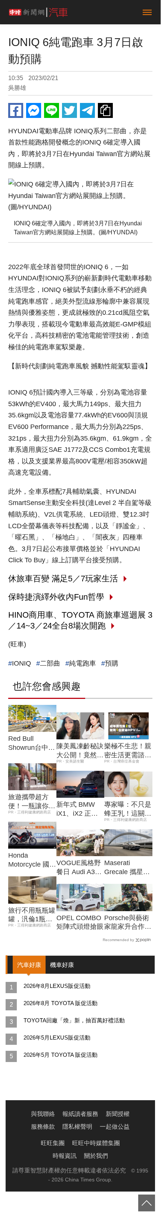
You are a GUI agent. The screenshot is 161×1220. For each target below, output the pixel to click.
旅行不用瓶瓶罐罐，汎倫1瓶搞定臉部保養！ (31, 915)
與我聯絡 (43, 1114)
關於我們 (96, 1156)
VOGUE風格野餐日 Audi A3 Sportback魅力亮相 (78, 867)
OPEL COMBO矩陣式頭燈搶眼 (79, 922)
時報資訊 (65, 1156)
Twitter (69, 110)
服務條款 (43, 1126)
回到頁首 (146, 1203)
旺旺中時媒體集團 (96, 1143)
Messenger (33, 110)
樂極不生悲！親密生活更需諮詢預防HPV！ (127, 751)
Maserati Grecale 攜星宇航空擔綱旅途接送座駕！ (127, 867)
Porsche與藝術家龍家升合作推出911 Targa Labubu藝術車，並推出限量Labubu (127, 922)
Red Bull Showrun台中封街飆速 (31, 743)
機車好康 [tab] (62, 965)
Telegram (87, 110)
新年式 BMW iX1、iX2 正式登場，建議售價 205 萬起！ (79, 809)
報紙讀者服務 (80, 1114)
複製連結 (105, 110)
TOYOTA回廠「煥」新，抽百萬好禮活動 (74, 1020)
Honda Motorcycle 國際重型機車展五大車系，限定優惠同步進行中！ (32, 860)
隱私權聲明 (77, 1126)
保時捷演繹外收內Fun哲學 (56, 597)
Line (51, 110)
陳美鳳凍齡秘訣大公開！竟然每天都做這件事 (79, 751)
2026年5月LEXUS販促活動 (57, 1037)
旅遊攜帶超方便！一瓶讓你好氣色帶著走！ (31, 801)
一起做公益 (115, 1126)
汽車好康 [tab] (29, 965)
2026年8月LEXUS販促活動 (57, 986)
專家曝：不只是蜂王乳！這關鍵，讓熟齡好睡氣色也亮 (127, 809)
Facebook (15, 110)
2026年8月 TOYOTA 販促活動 (60, 1003)
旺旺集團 (53, 1143)
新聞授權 (118, 1114)
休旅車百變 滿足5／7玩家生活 (63, 578)
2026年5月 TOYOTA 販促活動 (60, 1055)
